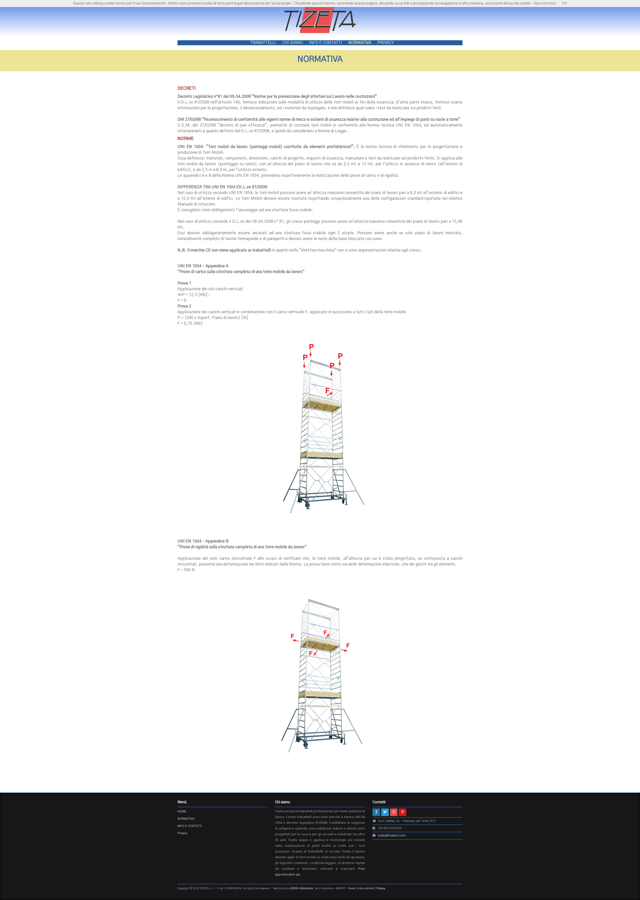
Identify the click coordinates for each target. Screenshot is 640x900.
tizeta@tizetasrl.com (392, 835)
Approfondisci (545, 3)
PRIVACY (386, 43)
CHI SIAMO (292, 43)
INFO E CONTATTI (325, 43)
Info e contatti (365, 888)
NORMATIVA (359, 43)
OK (564, 3)
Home (351, 888)
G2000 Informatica (301, 888)
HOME (182, 811)
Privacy (182, 833)
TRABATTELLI (263, 43)
